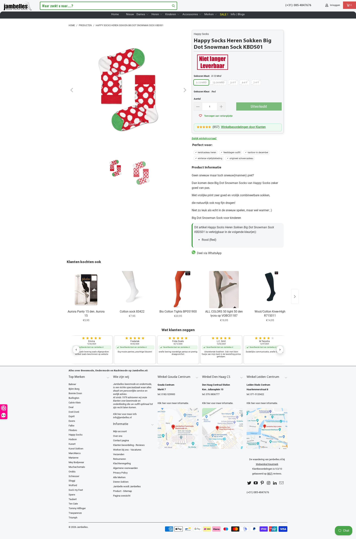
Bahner (72, 384)
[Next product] (295, 296)
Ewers (72, 421)
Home (115, 14)
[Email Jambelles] (281, 483)
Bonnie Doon (75, 393)
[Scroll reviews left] (76, 350)
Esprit (72, 416)
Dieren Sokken (120, 481)
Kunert (72, 444)
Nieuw (130, 14)
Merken (209, 14)
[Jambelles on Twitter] (249, 483)
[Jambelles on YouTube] (256, 483)
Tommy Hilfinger (77, 508)
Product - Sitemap (122, 491)
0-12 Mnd (201, 82)
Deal (71, 407)
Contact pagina (121, 440)
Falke (71, 425)
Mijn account (120, 431)
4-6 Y (244, 82)
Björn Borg (74, 388)
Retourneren (119, 459)
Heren (155, 14)
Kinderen (171, 14)
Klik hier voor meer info (125, 414)
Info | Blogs (238, 14)
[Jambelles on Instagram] (268, 483)
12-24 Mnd (218, 82)
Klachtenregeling (122, 463)
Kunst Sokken (76, 448)
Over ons (117, 436)
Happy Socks (201, 33)
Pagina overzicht (121, 495)
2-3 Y (233, 82)
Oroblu (72, 471)
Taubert (73, 499)
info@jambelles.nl (122, 417)
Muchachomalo (77, 467)
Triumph (73, 517)
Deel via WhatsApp (208, 253)
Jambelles (82, 527)
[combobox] (108, 6)
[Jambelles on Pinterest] (262, 483)
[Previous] (72, 90)
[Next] (184, 90)
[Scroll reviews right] (280, 350)
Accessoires (190, 14)
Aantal (197, 98)
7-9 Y (256, 82)
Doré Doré (74, 411)
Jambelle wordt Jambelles (127, 486)
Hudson (73, 439)
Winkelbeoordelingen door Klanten (243, 127)
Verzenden (118, 454)
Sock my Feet (76, 490)
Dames (141, 14)
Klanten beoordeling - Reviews (129, 445)
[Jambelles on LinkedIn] (275, 483)
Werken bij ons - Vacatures (127, 449)
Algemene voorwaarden (125, 468)
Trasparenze (75, 513)
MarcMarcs (75, 453)
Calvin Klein (75, 402)
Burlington (74, 398)
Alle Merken (119, 477)
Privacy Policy (120, 472)
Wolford (73, 485)
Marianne (73, 457)
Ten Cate (73, 503)
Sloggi (72, 480)
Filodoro (73, 430)
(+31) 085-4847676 (298, 5)
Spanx (72, 494)
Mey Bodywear (76, 462)
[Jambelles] (18, 5)
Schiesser (74, 476)
